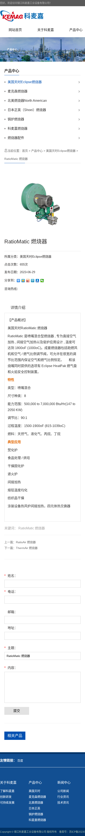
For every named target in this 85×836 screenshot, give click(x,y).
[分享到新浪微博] (28, 280)
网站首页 (15, 30)
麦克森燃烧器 (17, 91)
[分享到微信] (42, 280)
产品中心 (37, 150)
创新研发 (6, 796)
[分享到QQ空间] (23, 280)
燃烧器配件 (16, 138)
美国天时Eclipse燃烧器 (25, 82)
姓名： (11, 576)
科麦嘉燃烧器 (17, 128)
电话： (11, 591)
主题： (11, 648)
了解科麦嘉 (7, 790)
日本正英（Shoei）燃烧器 (27, 110)
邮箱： (13, 612)
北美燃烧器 (36, 802)
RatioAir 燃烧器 (26, 542)
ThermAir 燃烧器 (27, 548)
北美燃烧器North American (27, 100)
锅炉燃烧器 (16, 119)
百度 (20, 760)
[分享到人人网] (37, 280)
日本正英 (34, 808)
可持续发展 (7, 802)
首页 (25, 150)
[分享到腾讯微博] (32, 280)
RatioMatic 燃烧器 (31, 528)
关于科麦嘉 (45, 30)
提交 (16, 711)
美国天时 (34, 790)
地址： (13, 628)
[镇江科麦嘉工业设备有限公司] (22, 16)
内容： (11, 668)
